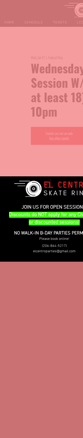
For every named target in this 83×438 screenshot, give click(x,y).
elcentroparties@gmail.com (54, 251)
